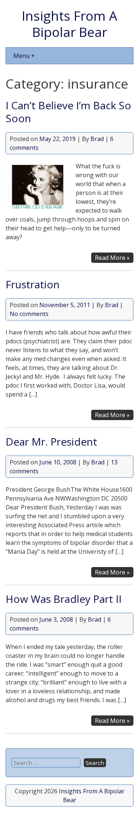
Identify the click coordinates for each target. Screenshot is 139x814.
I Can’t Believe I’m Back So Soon (68, 111)
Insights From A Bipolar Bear (69, 24)
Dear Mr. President (51, 442)
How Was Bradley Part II (64, 599)
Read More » (112, 258)
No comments (29, 314)
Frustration (33, 284)
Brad (97, 139)
